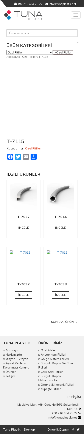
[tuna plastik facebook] (73, 429)
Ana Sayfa (13, 56)
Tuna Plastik (11, 429)
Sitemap (29, 429)
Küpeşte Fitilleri (51, 389)
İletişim (10, 376)
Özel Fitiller (29, 56)
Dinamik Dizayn (58, 429)
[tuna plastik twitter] (78, 429)
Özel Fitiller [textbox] (63, 52)
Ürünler (11, 372)
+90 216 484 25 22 (29, 4)
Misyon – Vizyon (17, 359)
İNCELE (23, 228)
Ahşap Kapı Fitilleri (53, 354)
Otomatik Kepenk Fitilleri (57, 385)
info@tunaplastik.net (62, 4)
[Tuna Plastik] (23, 17)
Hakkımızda (14, 354)
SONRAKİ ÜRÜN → (64, 322)
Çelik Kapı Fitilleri (52, 372)
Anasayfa (12, 350)
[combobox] (63, 52)
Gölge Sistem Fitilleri (55, 359)
